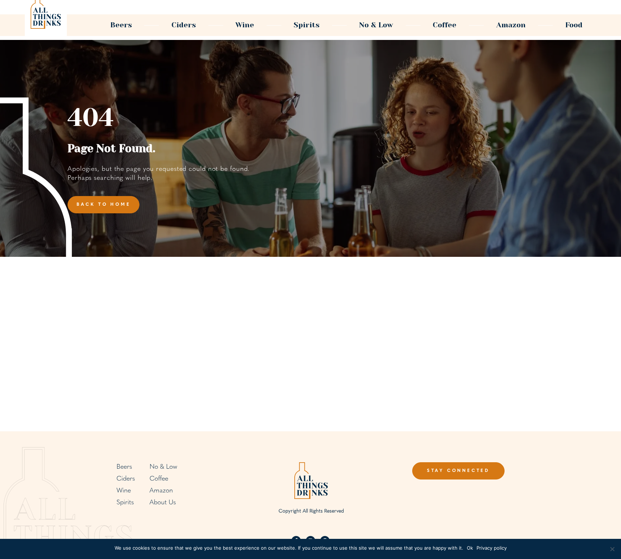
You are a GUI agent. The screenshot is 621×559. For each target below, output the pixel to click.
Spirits (306, 25)
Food (574, 25)
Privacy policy (492, 548)
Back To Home (104, 205)
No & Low (376, 25)
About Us (163, 503)
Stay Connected (458, 471)
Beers (121, 25)
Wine (244, 25)
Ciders (183, 25)
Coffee (444, 25)
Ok (470, 548)
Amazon (511, 25)
